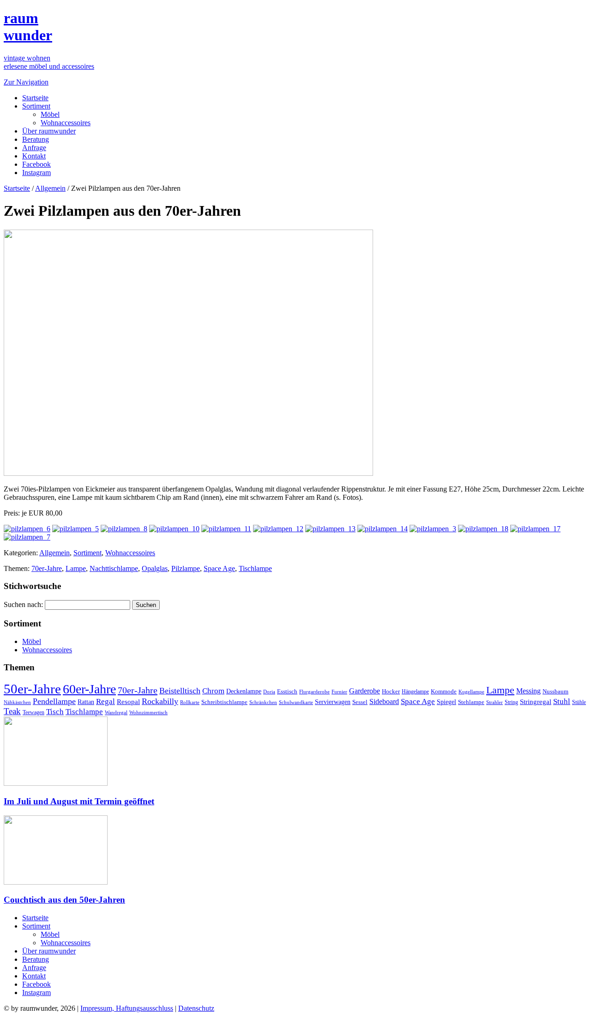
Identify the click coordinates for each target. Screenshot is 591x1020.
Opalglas (155, 568)
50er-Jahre (32, 688)
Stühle (579, 702)
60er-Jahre (89, 689)
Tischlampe (255, 568)
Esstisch (287, 691)
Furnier (339, 691)
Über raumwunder (49, 131)
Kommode (444, 691)
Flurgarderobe (314, 691)
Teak (12, 711)
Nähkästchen (17, 702)
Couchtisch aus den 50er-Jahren (64, 900)
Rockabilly (160, 701)
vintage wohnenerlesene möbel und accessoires (49, 62)
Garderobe (364, 691)
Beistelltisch (179, 690)
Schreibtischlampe (224, 701)
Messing (528, 691)
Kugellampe (471, 691)
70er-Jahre (46, 568)
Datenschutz (196, 1008)
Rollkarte (189, 702)
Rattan (86, 701)
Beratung (35, 139)
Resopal (128, 701)
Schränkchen (263, 702)
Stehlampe (471, 702)
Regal (105, 701)
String (511, 702)
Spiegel (446, 701)
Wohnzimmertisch (148, 712)
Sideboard (384, 701)
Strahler (494, 702)
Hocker (391, 691)
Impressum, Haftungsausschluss (126, 1008)
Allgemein (50, 188)
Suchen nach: (23, 604)
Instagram (36, 172)
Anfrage (34, 148)
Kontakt (34, 156)
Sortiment (36, 106)
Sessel (360, 701)
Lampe (76, 568)
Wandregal (116, 712)
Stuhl (561, 701)
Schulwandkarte (296, 702)
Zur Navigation (26, 82)
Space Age (219, 568)
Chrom (213, 690)
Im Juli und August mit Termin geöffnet (79, 801)
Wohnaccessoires (65, 123)
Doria (269, 691)
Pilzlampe (185, 568)
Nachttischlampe (114, 568)
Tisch (55, 711)
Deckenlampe (243, 691)
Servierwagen (332, 701)
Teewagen (33, 712)
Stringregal (535, 701)
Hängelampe (415, 691)
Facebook (36, 164)
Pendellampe (54, 701)
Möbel (50, 114)
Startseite (35, 98)
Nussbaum (555, 691)
